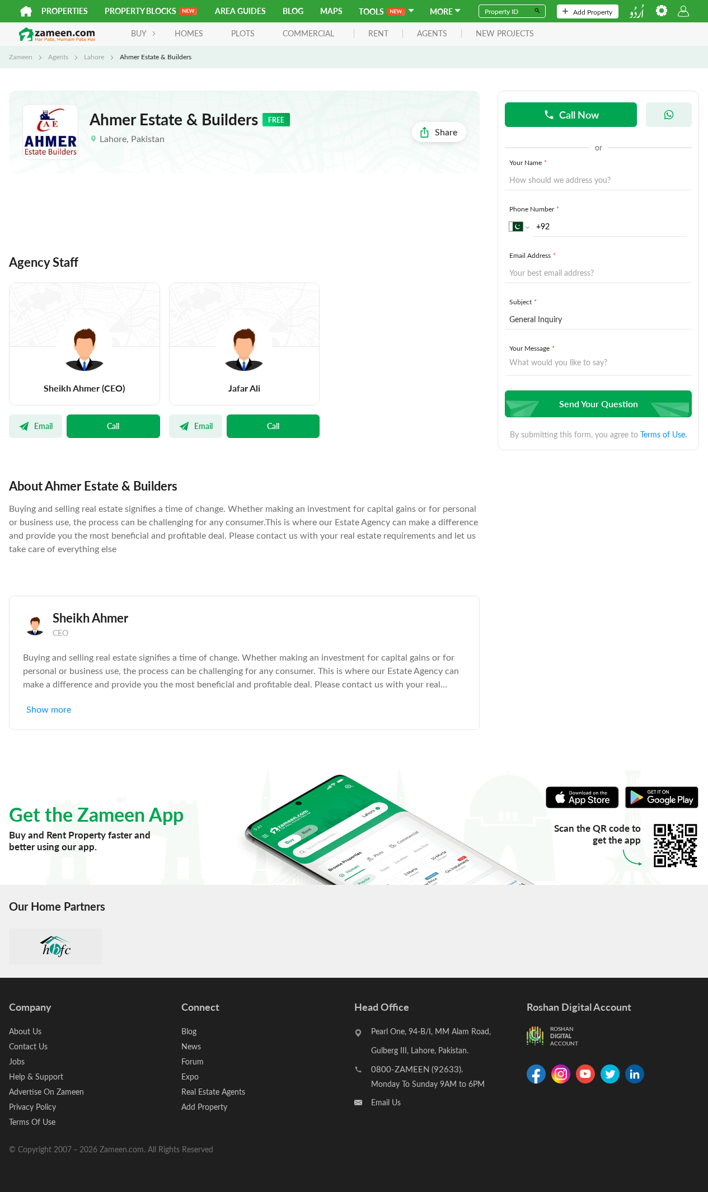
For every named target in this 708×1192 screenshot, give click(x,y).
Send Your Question (598, 403)
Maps (331, 11)
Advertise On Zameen (46, 1091)
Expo (190, 1076)
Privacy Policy (32, 1106)
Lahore (94, 56)
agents (432, 34)
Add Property (592, 11)
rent (378, 34)
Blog (293, 11)
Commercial (308, 33)
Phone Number (534, 208)
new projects (505, 34)
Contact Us (28, 1046)
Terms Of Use (32, 1121)
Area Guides (240, 11)
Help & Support (36, 1076)
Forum (192, 1061)
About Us (25, 1031)
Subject (523, 301)
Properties (64, 11)
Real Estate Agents (213, 1091)
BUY (139, 33)
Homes (189, 33)
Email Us (386, 1102)
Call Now (579, 114)
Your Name (528, 162)
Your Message (532, 348)
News (191, 1046)
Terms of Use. (663, 434)
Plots (243, 33)
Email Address (532, 255)
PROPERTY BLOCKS (140, 11)
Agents (58, 56)
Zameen (20, 56)
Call (113, 425)
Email (43, 425)
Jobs (17, 1061)
